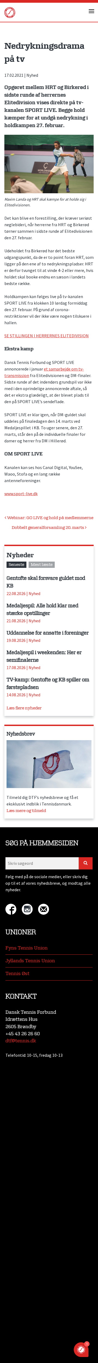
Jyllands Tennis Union (30, 961)
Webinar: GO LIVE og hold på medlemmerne (49, 517)
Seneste (16, 564)
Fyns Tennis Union (26, 948)
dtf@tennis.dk (20, 1041)
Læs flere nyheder (24, 708)
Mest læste (42, 564)
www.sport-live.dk (21, 493)
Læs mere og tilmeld (26, 810)
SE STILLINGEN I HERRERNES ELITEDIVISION (46, 335)
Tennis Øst (17, 973)
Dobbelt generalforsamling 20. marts (48, 527)
